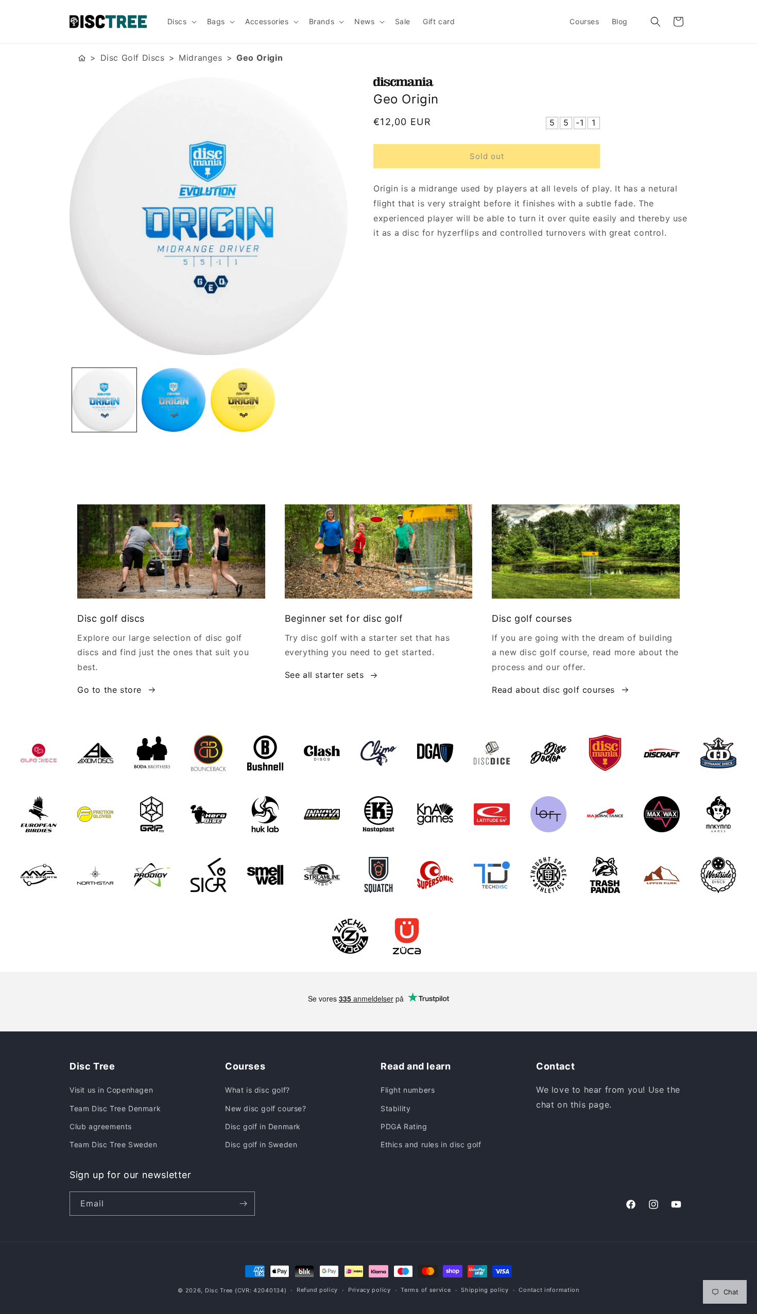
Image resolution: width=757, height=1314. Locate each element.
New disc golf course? (265, 1108)
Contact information (549, 1289)
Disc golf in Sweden (261, 1144)
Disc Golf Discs (132, 57)
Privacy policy (369, 1289)
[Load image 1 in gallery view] (104, 400)
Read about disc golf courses (553, 690)
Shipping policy (485, 1289)
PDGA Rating (404, 1126)
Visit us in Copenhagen (111, 1089)
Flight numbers (408, 1089)
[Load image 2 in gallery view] (174, 400)
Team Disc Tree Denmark (115, 1108)
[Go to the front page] (82, 58)
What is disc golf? (257, 1089)
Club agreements (101, 1126)
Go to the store (109, 690)
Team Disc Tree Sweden (114, 1144)
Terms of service (426, 1289)
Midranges (200, 57)
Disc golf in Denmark (263, 1126)
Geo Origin (259, 57)
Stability (395, 1108)
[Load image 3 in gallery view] (243, 400)
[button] (181, 21)
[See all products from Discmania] (530, 81)
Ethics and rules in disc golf (431, 1144)
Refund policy (317, 1289)
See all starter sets (324, 675)
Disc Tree (219, 1290)
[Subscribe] (243, 1204)
